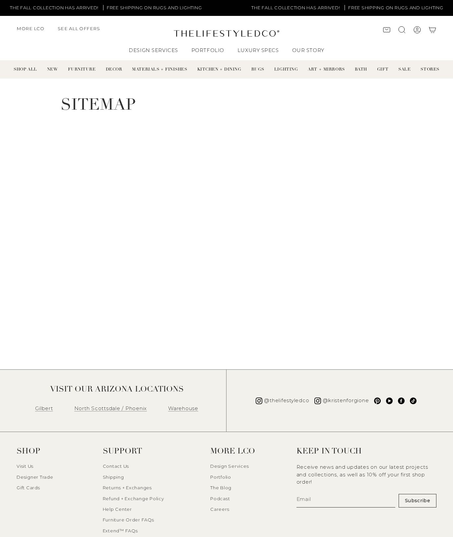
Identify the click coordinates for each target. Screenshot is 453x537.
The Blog (220, 487)
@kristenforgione (346, 400)
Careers (219, 509)
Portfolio (220, 477)
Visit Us (25, 466)
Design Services (229, 466)
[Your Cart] (432, 30)
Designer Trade (35, 477)
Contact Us (116, 466)
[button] (34, 32)
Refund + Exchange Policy (133, 498)
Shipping (113, 477)
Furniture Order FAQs (128, 519)
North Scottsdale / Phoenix (110, 408)
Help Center (117, 509)
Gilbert (44, 408)
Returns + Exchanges (127, 487)
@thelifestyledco (286, 400)
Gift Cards (28, 487)
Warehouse (183, 408)
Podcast (220, 498)
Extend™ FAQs (120, 530)
